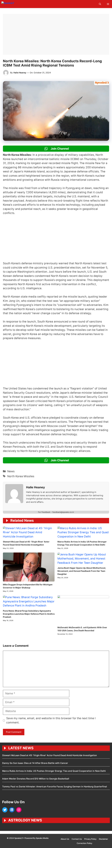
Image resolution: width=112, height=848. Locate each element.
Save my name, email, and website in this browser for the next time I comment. (51, 720)
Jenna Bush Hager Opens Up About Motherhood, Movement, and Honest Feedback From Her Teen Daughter (81, 571)
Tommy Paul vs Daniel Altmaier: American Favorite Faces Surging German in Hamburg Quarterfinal (54, 786)
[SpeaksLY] (14, 4)
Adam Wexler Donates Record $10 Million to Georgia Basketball (35, 778)
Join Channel (59, 148)
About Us (65, 839)
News (11, 471)
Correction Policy (84, 843)
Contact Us (77, 839)
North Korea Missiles (20, 476)
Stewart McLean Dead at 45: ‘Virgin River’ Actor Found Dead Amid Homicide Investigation (49, 755)
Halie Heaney (19, 72)
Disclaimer (103, 839)
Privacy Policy (90, 839)
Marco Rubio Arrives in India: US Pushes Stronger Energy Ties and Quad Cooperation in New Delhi (54, 771)
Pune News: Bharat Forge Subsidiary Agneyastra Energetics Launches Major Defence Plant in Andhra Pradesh (29, 614)
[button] (100, 4)
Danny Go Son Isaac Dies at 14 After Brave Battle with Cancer (35, 763)
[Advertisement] (56, 34)
